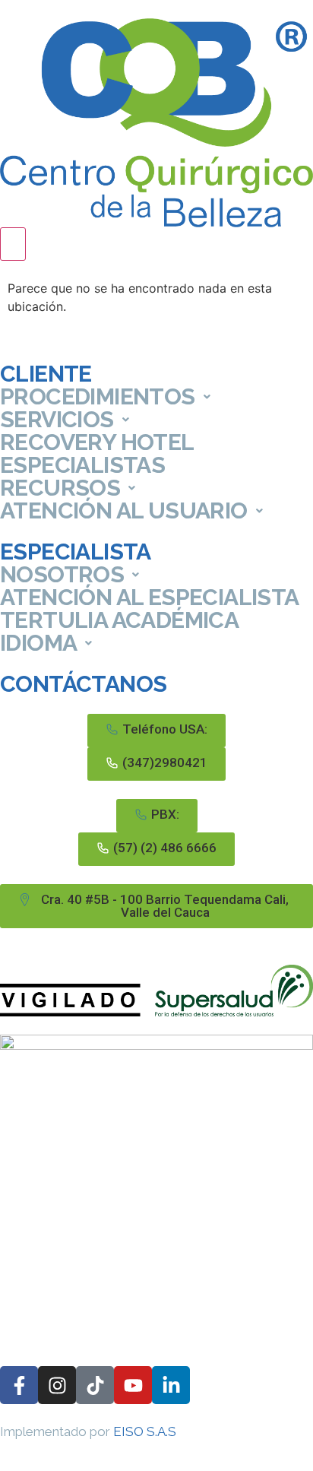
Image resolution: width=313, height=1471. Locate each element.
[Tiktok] (95, 1385)
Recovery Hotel (97, 442)
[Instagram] (57, 1385)
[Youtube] (133, 1385)
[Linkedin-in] (171, 1385)
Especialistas (82, 465)
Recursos (60, 488)
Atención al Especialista (149, 597)
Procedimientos (97, 396)
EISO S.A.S (144, 1431)
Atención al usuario (124, 510)
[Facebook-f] (19, 1385)
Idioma (38, 643)
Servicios (57, 419)
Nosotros (62, 574)
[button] (156, 730)
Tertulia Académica (119, 620)
